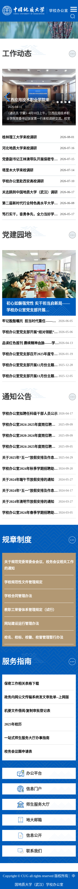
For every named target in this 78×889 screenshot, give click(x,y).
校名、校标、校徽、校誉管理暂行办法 (33, 637)
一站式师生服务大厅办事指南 (26, 738)
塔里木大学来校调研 (17, 170)
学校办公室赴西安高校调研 (23, 181)
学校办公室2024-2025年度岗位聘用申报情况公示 (30, 446)
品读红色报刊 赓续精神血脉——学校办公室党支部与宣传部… (30, 343)
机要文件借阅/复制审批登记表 (27, 710)
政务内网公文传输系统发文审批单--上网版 (36, 697)
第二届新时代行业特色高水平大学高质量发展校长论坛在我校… (30, 203)
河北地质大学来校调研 (19, 148)
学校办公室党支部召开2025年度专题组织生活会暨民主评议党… (30, 354)
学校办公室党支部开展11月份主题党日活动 (30, 376)
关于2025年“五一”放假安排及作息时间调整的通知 (30, 457)
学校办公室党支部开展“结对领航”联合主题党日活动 (30, 332)
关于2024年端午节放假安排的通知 (28, 479)
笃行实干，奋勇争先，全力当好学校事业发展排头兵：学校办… (30, 214)
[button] (60, 22)
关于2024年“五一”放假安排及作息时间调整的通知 (30, 490)
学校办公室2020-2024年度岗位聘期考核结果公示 (30, 435)
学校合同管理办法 (18, 596)
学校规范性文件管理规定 (23, 582)
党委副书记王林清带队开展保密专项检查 (30, 159)
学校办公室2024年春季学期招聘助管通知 (30, 512)
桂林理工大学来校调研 (19, 137)
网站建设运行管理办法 (21, 623)
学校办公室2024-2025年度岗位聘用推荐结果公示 (30, 424)
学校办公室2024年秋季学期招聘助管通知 (30, 468)
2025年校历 (13, 724)
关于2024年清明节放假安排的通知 (28, 501)
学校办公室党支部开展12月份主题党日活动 (30, 365)
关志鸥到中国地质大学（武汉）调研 (37, 94)
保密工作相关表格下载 (21, 683)
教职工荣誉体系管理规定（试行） (30, 610)
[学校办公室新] (37, 10)
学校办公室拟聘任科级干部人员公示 (30, 413)
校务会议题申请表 (18, 751)
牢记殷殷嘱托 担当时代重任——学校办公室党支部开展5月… (30, 321)
